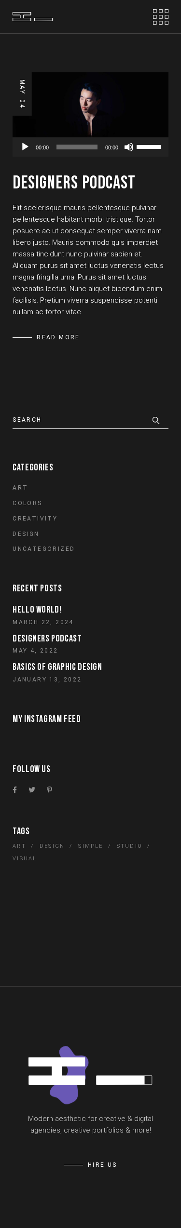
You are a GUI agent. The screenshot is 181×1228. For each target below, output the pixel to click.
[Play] (25, 147)
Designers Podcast (74, 183)
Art (20, 487)
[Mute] (129, 147)
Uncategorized (44, 549)
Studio (129, 846)
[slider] (150, 146)
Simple (90, 846)
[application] (90, 147)
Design (26, 534)
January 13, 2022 (47, 679)
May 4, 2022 (35, 650)
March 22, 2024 (43, 622)
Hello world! (37, 609)
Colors (27, 503)
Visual (25, 858)
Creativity (35, 518)
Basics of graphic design (57, 667)
